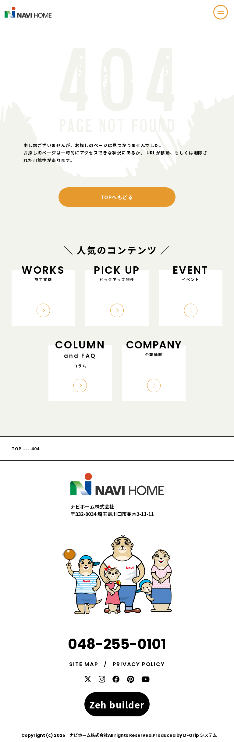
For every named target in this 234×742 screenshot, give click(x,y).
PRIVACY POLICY (139, 664)
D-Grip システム (200, 735)
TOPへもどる (117, 197)
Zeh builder (117, 704)
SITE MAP (83, 664)
